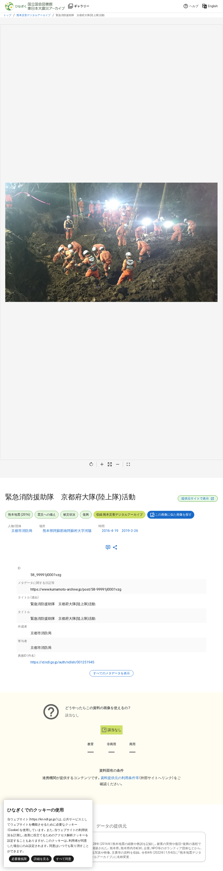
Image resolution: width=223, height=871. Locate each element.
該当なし (115, 730)
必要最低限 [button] (19, 859)
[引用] (108, 547)
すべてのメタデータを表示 (111, 673)
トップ (7, 15)
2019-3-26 (130, 531)
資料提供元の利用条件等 (120, 778)
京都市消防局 (21, 531)
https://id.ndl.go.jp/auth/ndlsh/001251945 (62, 662)
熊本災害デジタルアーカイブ (34, 15)
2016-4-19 (110, 531)
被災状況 (69, 514)
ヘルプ (193, 6)
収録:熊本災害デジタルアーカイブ (119, 514)
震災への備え (46, 514)
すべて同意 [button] (63, 859)
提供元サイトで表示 (195, 498)
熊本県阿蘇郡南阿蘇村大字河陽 (67, 531)
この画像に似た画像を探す (173, 514)
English (213, 6)
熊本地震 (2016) (19, 514)
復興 (86, 514)
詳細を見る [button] (41, 859)
